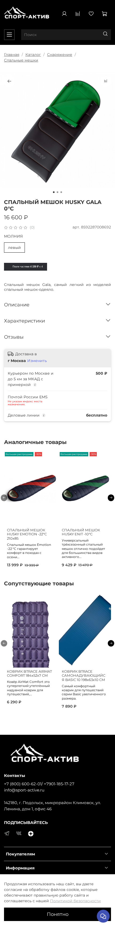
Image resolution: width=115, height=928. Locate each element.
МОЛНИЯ (13, 236)
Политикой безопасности (75, 900)
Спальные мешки (21, 60)
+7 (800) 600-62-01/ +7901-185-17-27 (39, 783)
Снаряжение (59, 54)
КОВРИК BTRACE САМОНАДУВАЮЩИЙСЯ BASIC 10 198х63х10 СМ (83, 675)
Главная (11, 54)
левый (14, 247)
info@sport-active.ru (24, 790)
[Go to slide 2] (57, 192)
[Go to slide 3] (61, 192)
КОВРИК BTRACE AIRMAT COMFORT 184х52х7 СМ (29, 673)
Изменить (37, 360)
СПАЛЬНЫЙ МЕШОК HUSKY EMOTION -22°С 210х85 (27, 534)
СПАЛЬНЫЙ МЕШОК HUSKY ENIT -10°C (81, 532)
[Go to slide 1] (54, 192)
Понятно (57, 914)
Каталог (33, 54)
